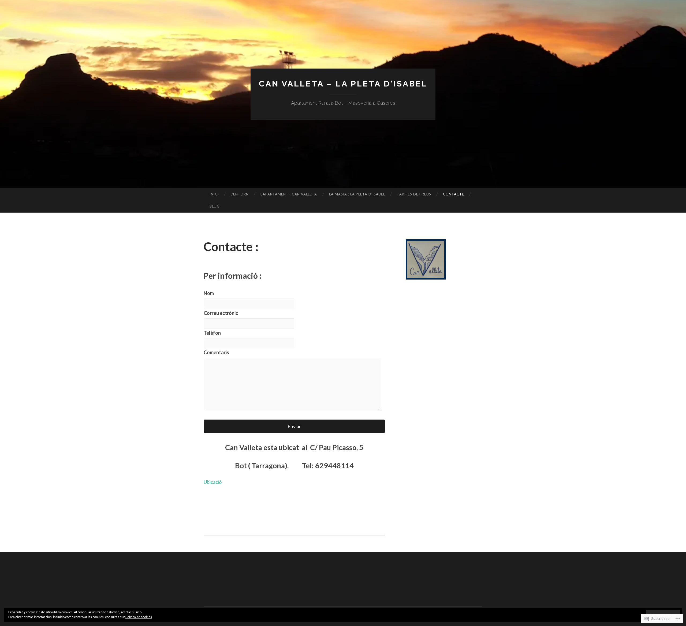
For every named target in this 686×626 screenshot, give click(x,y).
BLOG (215, 206)
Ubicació (213, 482)
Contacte (453, 194)
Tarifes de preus (414, 194)
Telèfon (212, 333)
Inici (214, 194)
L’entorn (240, 194)
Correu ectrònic (221, 313)
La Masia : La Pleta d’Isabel (357, 194)
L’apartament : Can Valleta (288, 194)
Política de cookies (138, 617)
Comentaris (216, 352)
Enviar (294, 426)
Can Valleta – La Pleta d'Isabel (343, 83)
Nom (209, 293)
